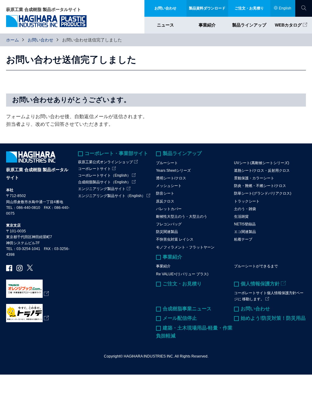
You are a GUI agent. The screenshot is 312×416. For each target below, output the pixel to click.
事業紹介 (207, 25)
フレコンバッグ (169, 224)
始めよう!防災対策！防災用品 (273, 318)
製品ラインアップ (249, 25)
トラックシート (247, 201)
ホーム (12, 39)
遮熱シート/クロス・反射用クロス (262, 170)
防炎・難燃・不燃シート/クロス (260, 186)
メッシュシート (169, 186)
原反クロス (165, 201)
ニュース (165, 25)
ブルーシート (167, 163)
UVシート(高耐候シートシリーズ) (261, 163)
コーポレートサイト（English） (104, 175)
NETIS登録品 (245, 224)
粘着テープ (243, 239)
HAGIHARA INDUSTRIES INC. (149, 356)
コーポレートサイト (94, 169)
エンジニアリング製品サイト (102, 189)
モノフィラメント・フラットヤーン (185, 247)
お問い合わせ (40, 39)
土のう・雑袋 (245, 209)
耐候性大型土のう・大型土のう (181, 216)
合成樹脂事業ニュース (187, 308)
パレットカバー (169, 209)
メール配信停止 (180, 318)
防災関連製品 (167, 232)
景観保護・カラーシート (254, 178)
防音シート (165, 193)
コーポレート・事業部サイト (116, 153)
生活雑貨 (241, 216)
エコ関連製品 (245, 232)
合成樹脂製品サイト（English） (104, 182)
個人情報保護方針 (260, 283)
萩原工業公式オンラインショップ (105, 162)
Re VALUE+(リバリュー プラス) (182, 274)
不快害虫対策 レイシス (174, 239)
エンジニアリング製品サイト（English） (111, 196)
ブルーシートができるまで (256, 266)
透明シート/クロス (171, 178)
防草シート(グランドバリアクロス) (262, 193)
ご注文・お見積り (182, 283)
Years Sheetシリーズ (173, 170)
